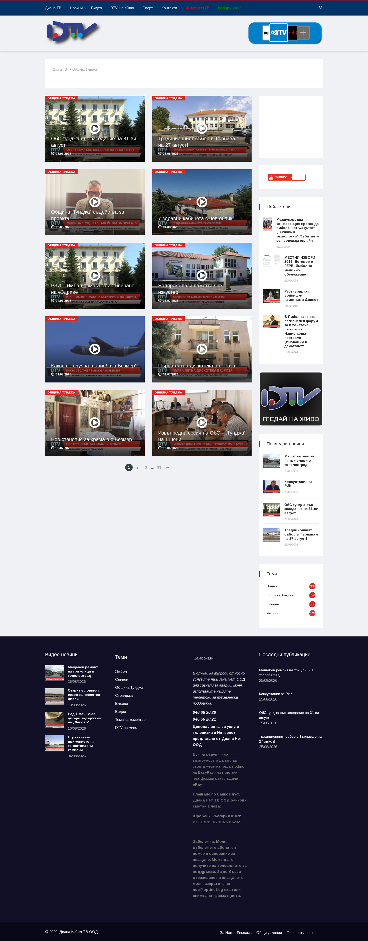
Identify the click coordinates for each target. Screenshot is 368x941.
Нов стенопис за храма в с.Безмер (91, 439)
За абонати (203, 658)
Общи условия (269, 932)
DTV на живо (122, 8)
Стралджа (124, 695)
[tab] (204, 658)
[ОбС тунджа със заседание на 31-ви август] (271, 509)
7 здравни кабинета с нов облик (195, 218)
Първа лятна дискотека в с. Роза (196, 365)
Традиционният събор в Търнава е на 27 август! (301, 534)
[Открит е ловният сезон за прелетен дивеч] (54, 696)
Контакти (169, 8)
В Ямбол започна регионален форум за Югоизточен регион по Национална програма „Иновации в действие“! (301, 331)
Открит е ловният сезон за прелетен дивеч (84, 694)
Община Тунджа (84, 69)
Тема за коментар (130, 719)
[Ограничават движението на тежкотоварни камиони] (54, 743)
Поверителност (300, 932)
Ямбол (272, 613)
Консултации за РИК (275, 694)
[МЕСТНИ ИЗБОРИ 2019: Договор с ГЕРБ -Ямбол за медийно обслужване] (271, 262)
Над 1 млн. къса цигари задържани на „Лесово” (84, 718)
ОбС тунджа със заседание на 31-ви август (301, 509)
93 (159, 467)
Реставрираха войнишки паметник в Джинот (301, 295)
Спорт (147, 8)
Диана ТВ (53, 8)
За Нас (226, 932)
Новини (76, 8)
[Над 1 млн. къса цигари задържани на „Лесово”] (54, 720)
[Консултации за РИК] (271, 486)
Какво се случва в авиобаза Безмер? (94, 365)
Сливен (273, 604)
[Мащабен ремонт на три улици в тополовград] (271, 461)
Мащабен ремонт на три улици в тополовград (299, 460)
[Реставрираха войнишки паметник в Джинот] (271, 296)
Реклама (244, 932)
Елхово (121, 703)
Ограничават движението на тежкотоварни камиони (81, 743)
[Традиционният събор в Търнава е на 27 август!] (271, 535)
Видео (96, 8)
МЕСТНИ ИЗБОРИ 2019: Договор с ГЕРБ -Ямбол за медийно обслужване (299, 265)
